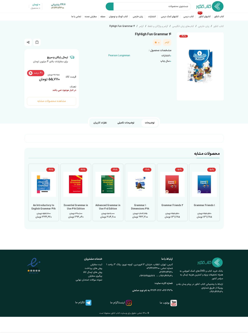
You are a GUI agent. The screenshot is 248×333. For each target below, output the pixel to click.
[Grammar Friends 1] (204, 184)
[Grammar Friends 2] (172, 184)
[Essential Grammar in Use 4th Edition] (75, 184)
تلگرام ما (80, 302)
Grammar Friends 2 (172, 205)
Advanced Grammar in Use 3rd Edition (107, 207)
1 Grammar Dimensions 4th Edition (140, 209)
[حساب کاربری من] (26, 6)
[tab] (149, 123)
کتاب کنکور (218, 26)
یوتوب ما (165, 303)
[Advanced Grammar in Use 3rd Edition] (108, 184)
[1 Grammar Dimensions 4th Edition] (140, 184)
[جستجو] (110, 6)
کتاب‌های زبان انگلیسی (182, 26)
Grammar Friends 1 (204, 205)
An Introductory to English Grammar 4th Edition (44, 209)
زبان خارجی (203, 26)
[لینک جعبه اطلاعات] (58, 6)
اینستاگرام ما (117, 303)
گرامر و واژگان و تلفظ (157, 26)
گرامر (141, 26)
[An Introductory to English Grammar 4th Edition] (43, 184)
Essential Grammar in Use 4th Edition (76, 207)
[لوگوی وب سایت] (210, 6)
